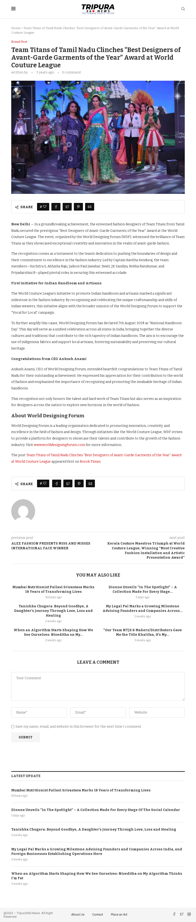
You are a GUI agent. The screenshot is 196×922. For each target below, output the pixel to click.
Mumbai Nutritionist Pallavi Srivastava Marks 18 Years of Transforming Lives (81, 790)
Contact (97, 914)
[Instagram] (189, 915)
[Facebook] (174, 915)
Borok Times (90, 462)
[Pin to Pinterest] (78, 207)
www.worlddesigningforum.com (59, 445)
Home (16, 28)
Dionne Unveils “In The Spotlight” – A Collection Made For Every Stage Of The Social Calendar (95, 810)
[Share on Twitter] (67, 207)
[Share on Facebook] (55, 207)
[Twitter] (182, 915)
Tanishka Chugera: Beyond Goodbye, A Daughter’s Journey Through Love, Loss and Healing (53, 611)
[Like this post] (44, 207)
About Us (77, 914)
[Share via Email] (89, 207)
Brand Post (19, 41)
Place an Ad (119, 914)
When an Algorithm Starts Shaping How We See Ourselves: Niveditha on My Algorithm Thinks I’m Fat (96, 876)
